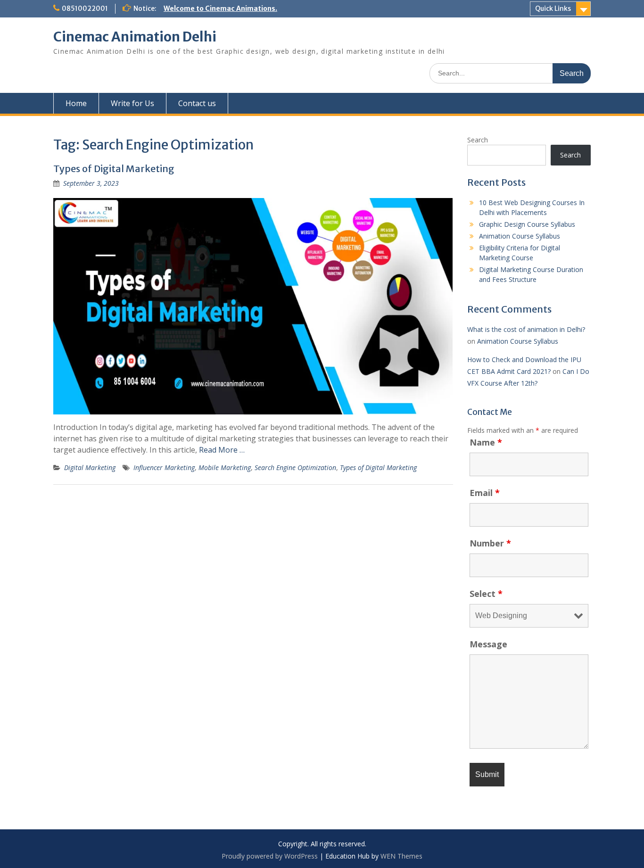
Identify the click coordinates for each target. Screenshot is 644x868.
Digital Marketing (90, 467)
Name (486, 442)
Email (485, 492)
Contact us (197, 103)
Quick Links (553, 8)
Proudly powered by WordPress (270, 855)
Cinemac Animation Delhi (134, 36)
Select (486, 593)
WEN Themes (401, 855)
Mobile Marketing (224, 467)
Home (76, 103)
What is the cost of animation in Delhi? (526, 329)
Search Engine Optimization (295, 467)
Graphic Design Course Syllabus (527, 224)
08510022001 (85, 8)
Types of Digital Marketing (113, 168)
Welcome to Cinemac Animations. (220, 8)
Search (477, 139)
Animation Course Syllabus (519, 235)
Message (488, 644)
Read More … (222, 450)
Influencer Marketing (164, 467)
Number (490, 543)
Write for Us (132, 103)
